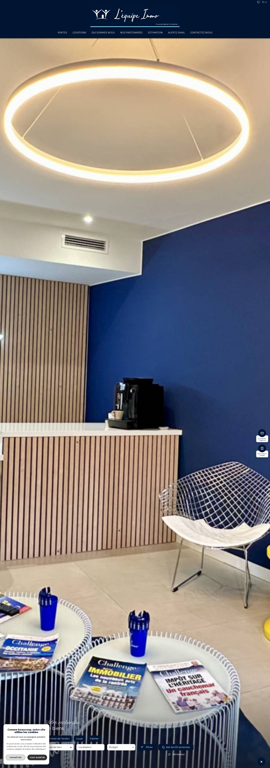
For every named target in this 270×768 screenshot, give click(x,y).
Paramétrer (16, 757)
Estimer (94, 738)
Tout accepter (37, 757)
